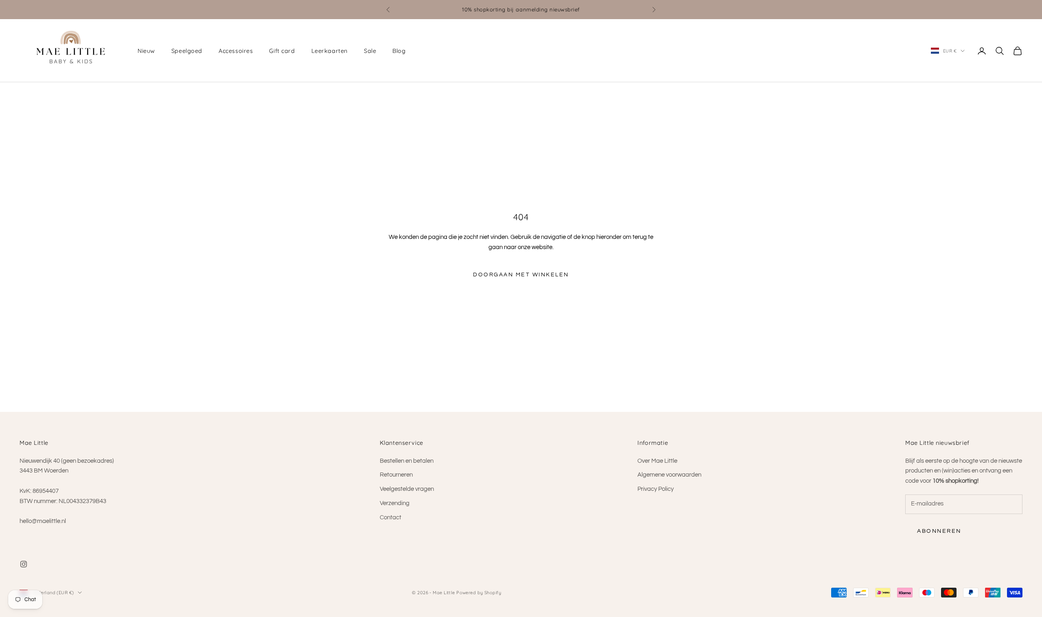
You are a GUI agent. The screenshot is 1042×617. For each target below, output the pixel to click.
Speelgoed (186, 51)
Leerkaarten (329, 51)
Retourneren (396, 475)
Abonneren (939, 531)
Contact (390, 517)
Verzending (394, 503)
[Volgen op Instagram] (24, 564)
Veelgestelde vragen (407, 489)
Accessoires (236, 51)
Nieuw (146, 51)
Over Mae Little (657, 461)
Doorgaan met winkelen (521, 275)
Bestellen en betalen (406, 461)
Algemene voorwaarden (669, 475)
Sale (370, 51)
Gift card (282, 51)
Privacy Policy (655, 489)
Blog (398, 51)
